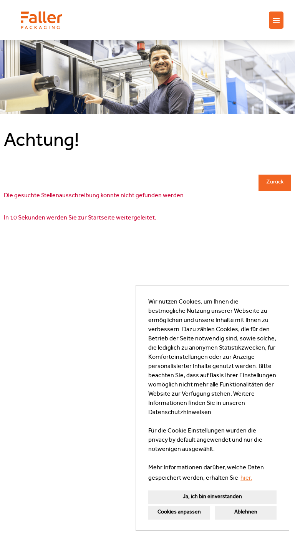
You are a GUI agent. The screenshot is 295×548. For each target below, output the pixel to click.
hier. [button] (246, 478)
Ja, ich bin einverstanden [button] (212, 497)
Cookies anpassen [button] (179, 512)
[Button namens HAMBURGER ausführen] (276, 20)
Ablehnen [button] (245, 512)
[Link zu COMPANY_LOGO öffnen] (41, 20)
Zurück (274, 182)
